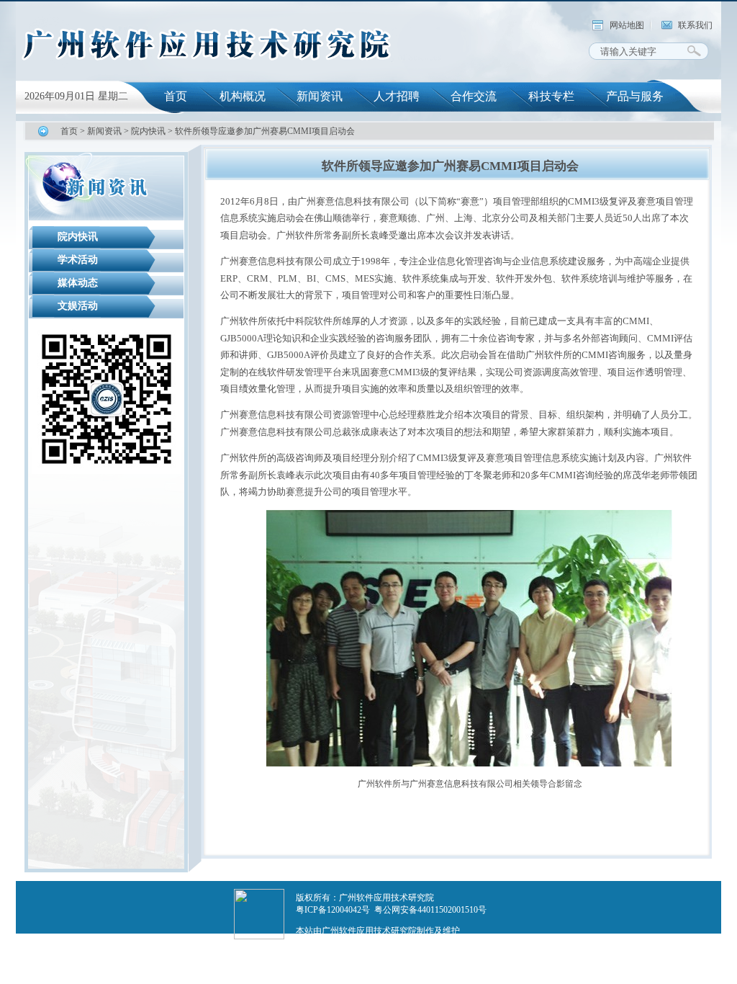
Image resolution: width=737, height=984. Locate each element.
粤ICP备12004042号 (333, 910)
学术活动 (78, 259)
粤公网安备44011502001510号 (430, 910)
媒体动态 (78, 282)
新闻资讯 (320, 96)
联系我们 (695, 25)
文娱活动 (78, 305)
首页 (175, 96)
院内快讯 (148, 131)
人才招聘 (397, 96)
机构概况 (243, 96)
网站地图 (627, 25)
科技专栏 (551, 96)
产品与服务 (635, 96)
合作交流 (474, 96)
